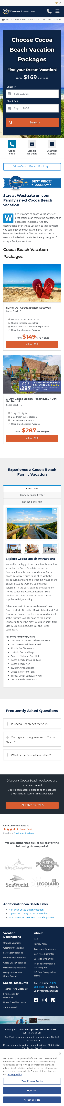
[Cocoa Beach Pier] (32, 523)
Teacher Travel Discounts (15, 988)
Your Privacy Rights (31, 1080)
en (59, 2)
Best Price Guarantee (44, 954)
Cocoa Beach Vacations (14, 962)
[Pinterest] (53, 1000)
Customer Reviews (24, 833)
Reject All (32, 1090)
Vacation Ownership (44, 958)
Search (35, 122)
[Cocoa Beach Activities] (32, 548)
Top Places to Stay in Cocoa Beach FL (29, 913)
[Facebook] (36, 1000)
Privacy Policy (40, 944)
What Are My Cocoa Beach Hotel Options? (31, 917)
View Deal (32, 343)
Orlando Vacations (12, 943)
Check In (11, 86)
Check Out (12, 101)
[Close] (60, 1053)
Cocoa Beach (19, 20)
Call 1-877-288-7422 (32, 805)
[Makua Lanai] (14, 548)
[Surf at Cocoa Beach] (50, 548)
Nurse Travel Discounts (14, 1002)
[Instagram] (45, 1000)
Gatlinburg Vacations (13, 947)
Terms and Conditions (44, 949)
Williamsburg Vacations (14, 967)
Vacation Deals (10, 1007)
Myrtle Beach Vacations (14, 957)
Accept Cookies (32, 1099)
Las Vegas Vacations (13, 952)
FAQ (36, 939)
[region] (32, 1077)
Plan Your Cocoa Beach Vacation (26, 909)
